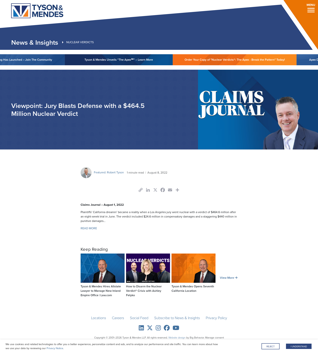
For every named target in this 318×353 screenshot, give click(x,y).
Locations (98, 318)
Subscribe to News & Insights (177, 318)
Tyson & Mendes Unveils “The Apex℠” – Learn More (107, 60)
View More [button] (227, 278)
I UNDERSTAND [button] (299, 346)
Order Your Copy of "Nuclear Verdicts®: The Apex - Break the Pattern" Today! (223, 60)
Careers (118, 318)
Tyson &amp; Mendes (30, 11)
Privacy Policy (216, 318)
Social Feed (139, 318)
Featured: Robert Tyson (108, 172)
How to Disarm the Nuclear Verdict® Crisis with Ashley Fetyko (144, 290)
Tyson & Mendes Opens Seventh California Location (193, 288)
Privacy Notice (55, 348)
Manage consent (214, 338)
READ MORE (89, 228)
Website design (177, 338)
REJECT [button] (270, 346)
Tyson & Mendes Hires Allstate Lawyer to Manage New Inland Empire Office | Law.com (101, 290)
